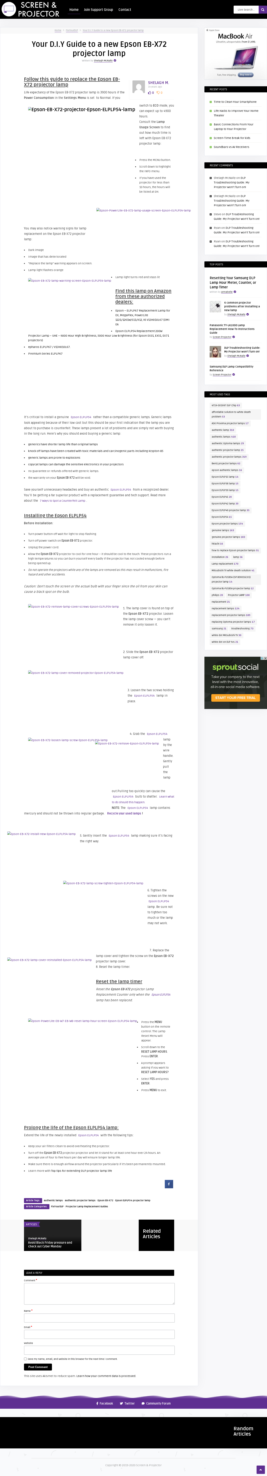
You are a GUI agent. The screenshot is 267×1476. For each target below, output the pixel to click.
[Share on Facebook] (169, 1187)
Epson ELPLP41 (222, 497)
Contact (124, 10)
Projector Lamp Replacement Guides (87, 1206)
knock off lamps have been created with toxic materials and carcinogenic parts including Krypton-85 (95, 451)
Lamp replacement (225, 563)
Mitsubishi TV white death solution (233, 570)
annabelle (227, 292)
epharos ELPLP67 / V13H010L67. (49, 347)
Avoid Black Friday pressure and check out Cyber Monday (50, 1244)
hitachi (217, 543)
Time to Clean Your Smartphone (235, 102)
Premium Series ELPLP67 (45, 353)
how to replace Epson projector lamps (235, 550)
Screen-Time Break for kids (232, 138)
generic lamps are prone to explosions (54, 457)
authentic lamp (223, 430)
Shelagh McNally (103, 60)
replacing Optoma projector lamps (233, 621)
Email (28, 1327)
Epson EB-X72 (105, 1200)
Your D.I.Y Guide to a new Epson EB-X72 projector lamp (113, 30)
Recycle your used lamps (124, 813)
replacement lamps (225, 608)
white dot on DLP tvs (225, 642)
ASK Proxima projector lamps (230, 423)
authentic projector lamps (80, 1200)
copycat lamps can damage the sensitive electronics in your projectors (76, 464)
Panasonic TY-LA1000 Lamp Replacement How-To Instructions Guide (232, 329)
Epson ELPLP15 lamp (225, 476)
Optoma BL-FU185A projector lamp (233, 588)
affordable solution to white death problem (231, 414)
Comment (30, 1280)
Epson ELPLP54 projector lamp (132, 1200)
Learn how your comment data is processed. (106, 1376)
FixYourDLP (72, 30)
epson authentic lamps (227, 470)
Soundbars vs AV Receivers (231, 147)
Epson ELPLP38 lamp (225, 483)
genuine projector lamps (228, 537)
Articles (31, 1224)
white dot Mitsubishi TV (226, 635)
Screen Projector (222, 337)
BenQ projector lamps (226, 463)
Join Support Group (98, 10)
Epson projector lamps (227, 523)
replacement (221, 601)
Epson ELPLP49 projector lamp (230, 510)
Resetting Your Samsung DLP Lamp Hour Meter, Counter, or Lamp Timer (233, 282)
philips (217, 595)
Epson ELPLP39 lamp (225, 490)
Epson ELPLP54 (81, 417)
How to (7, 1422)
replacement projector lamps (231, 615)
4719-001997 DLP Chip (226, 405)
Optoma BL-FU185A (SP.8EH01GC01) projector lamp (231, 579)
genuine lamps (223, 530)
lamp (238, 557)
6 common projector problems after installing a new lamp (242, 306)
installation (220, 557)
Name (28, 1311)
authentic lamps (53, 1200)
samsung (219, 628)
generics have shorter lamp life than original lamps (63, 444)
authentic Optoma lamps (228, 443)
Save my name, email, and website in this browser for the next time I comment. (73, 1359)
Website (28, 1343)
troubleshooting (242, 628)
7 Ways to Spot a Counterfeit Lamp (62, 501)
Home (74, 10)
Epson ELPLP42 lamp (225, 503)
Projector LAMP (239, 595)
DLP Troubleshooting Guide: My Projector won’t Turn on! (231, 182)
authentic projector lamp (228, 450)
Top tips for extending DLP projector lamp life (81, 1171)
